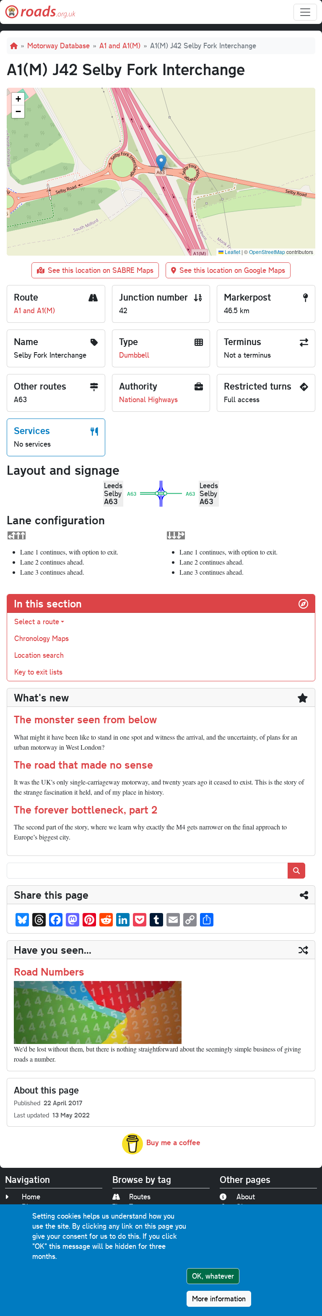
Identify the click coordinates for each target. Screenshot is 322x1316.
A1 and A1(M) (119, 45)
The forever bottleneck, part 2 (85, 809)
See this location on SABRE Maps (100, 270)
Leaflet (231, 251)
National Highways (148, 399)
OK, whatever (213, 1276)
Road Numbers (49, 971)
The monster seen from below (85, 719)
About (245, 1196)
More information (219, 1298)
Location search (39, 655)
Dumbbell (134, 355)
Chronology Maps (41, 638)
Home (31, 1196)
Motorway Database (58, 45)
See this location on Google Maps (232, 270)
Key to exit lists (38, 672)
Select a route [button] (36, 621)
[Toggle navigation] (305, 12)
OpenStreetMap (267, 251)
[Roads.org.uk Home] (40, 12)
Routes (140, 1196)
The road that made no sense (83, 764)
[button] (161, 163)
